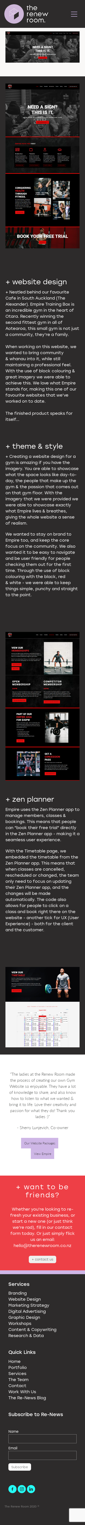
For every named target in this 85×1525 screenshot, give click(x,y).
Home (14, 1361)
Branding (17, 1293)
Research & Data (26, 1335)
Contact (17, 1385)
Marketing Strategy (28, 1305)
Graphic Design (24, 1317)
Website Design (24, 1299)
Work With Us (22, 1391)
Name (13, 1431)
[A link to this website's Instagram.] (22, 1489)
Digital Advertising (27, 1311)
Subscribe (19, 1467)
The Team (18, 1379)
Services (17, 1373)
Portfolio (17, 1367)
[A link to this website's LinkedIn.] (31, 1489)
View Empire (42, 1154)
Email (12, 1448)
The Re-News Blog (27, 1397)
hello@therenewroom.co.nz (42, 1245)
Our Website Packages (39, 1143)
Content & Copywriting (32, 1329)
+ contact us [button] (42, 1259)
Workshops (19, 1323)
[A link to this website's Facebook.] (12, 1489)
